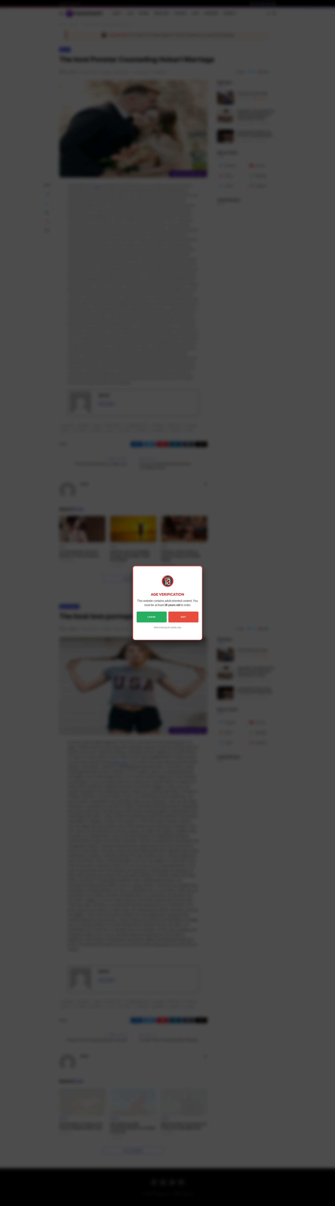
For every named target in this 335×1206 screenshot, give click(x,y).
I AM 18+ (151, 617)
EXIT (183, 617)
